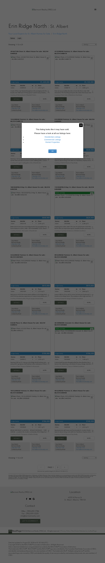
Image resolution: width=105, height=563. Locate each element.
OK (52, 151)
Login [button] (19, 38)
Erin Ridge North (60, 34)
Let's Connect (30, 521)
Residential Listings (52, 137)
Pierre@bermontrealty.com (40, 110)
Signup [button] (12, 38)
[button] (27, 499)
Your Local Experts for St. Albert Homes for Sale (29, 34)
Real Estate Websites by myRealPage (84, 531)
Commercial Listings (52, 140)
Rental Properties (52, 142)
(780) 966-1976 (36, 108)
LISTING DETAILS (17, 99)
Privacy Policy (65, 531)
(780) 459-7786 (15, 108)
